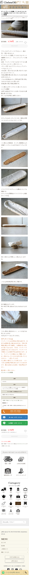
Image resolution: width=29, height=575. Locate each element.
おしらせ (3, 542)
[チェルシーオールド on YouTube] (16, 569)
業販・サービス (14, 552)
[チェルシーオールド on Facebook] (8, 569)
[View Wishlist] (20, 2)
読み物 (3, 545)
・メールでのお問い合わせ (12, 572)
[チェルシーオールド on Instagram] (12, 569)
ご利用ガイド (14, 549)
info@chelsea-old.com (21, 443)
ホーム (2, 17)
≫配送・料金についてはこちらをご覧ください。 (13, 400)
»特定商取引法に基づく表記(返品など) (9, 432)
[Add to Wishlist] (25, 42)
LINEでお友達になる (14, 557)
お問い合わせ (14, 561)
